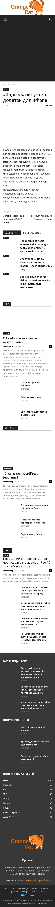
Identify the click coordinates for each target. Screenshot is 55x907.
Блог (7, 888)
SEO (13, 888)
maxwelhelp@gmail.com (37, 880)
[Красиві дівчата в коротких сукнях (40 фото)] (10, 745)
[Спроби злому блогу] (10, 538)
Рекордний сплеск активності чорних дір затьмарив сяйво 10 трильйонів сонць (26, 562)
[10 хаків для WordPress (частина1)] (27, 452)
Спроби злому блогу (31, 534)
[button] (5, 19)
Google (6, 333)
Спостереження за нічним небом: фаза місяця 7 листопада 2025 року (34, 590)
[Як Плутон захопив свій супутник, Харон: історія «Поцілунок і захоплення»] (10, 637)
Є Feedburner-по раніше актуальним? (20, 340)
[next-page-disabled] (10, 295)
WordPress (8, 468)
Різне (15, 84)
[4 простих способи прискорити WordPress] (10, 523)
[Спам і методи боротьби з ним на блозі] (10, 760)
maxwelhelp (8, 346)
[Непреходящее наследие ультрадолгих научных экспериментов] (10, 622)
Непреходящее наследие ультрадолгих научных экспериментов (34, 621)
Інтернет (44, 888)
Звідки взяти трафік (31, 397)
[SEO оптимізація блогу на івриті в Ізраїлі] (10, 415)
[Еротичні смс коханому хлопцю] (10, 730)
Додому (6, 84)
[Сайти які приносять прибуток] (10, 386)
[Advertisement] (27, 52)
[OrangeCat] (27, 7)
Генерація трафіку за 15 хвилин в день (41, 217)
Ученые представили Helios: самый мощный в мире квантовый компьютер (36, 606)
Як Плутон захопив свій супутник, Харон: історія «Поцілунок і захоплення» (34, 637)
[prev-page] (5, 295)
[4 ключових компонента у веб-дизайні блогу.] (10, 509)
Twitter (34, 888)
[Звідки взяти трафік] (10, 401)
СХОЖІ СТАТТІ (12, 233)
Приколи (14, 891)
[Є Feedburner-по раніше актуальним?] (27, 322)
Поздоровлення (28, 891)
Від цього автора (32, 233)
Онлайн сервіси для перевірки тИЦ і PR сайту (13, 219)
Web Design (23, 888)
